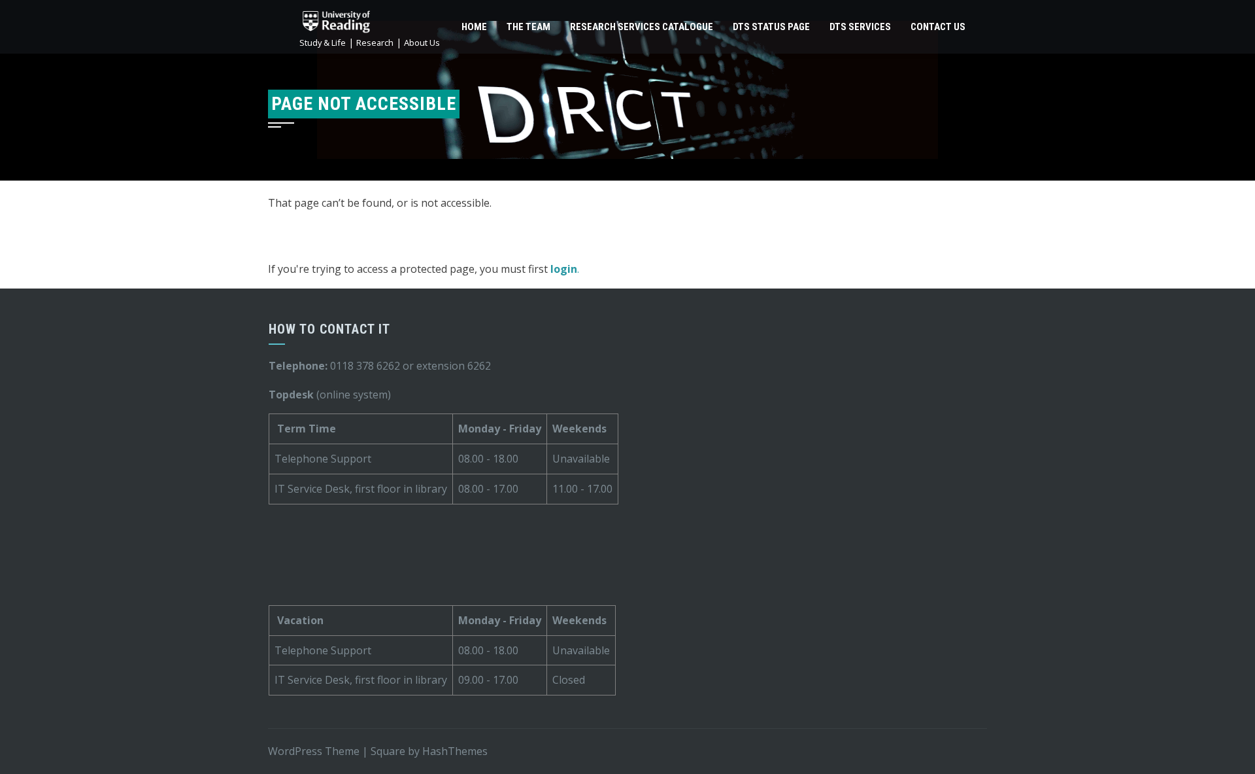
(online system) (330, 394)
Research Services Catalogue (641, 27)
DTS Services (860, 27)
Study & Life (322, 42)
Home (474, 27)
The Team (528, 27)
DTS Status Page (771, 27)
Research (374, 42)
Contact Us (938, 27)
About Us (422, 42)
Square (388, 751)
